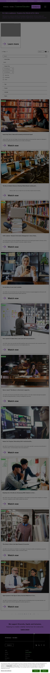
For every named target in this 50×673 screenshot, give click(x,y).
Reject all (44, 670)
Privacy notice (16, 665)
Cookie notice (9, 665)
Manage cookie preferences (6, 670)
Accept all (36, 670)
